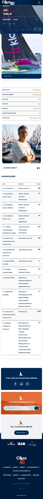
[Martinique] (40, 29)
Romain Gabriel (24, 326)
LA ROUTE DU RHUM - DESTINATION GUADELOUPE (9, 314)
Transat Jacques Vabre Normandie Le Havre (9, 230)
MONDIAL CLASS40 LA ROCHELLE (7, 326)
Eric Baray (22, 232)
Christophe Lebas (25, 294)
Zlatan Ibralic (23, 283)
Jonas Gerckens (24, 349)
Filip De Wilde (23, 297)
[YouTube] (22, 384)
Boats (5, 23)
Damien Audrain (24, 306)
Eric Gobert (23, 340)
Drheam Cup (9, 188)
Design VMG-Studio (21, 495)
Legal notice (21, 488)
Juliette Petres (24, 272)
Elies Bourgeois (24, 352)
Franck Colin (23, 346)
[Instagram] (28, 384)
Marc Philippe (23, 329)
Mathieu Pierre (24, 343)
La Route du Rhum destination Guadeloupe (9, 241)
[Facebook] (16, 384)
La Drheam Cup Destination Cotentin (9, 253)
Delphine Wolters (25, 280)
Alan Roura (22, 269)
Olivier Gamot (23, 188)
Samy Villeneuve (24, 337)
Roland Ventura (24, 286)
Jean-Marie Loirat (25, 238)
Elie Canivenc (23, 323)
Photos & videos (20, 432)
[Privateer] (35, 29)
